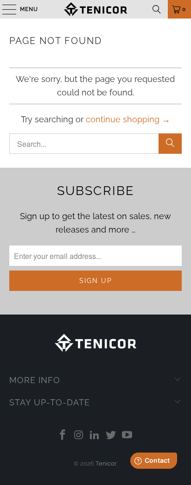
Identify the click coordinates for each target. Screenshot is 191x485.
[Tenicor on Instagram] (79, 435)
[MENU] (5, 9)
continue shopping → (128, 119)
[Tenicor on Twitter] (111, 435)
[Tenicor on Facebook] (63, 435)
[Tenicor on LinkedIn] (95, 435)
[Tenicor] (95, 9)
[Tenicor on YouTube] (127, 435)
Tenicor (106, 463)
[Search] (157, 9)
